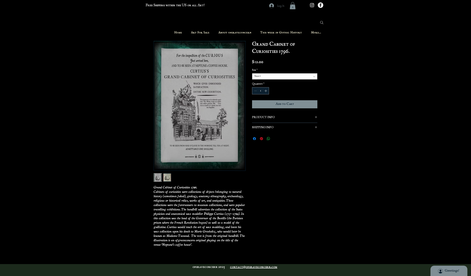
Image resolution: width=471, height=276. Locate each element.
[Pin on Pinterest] (261, 138)
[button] (293, 5)
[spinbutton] (261, 90)
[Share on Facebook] (254, 138)
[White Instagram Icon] (312, 5)
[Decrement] (255, 90)
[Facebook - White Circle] (320, 5)
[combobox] (284, 76)
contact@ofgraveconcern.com (253, 267)
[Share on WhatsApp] (268, 138)
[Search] (322, 22)
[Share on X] (275, 138)
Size (254, 70)
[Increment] (266, 90)
